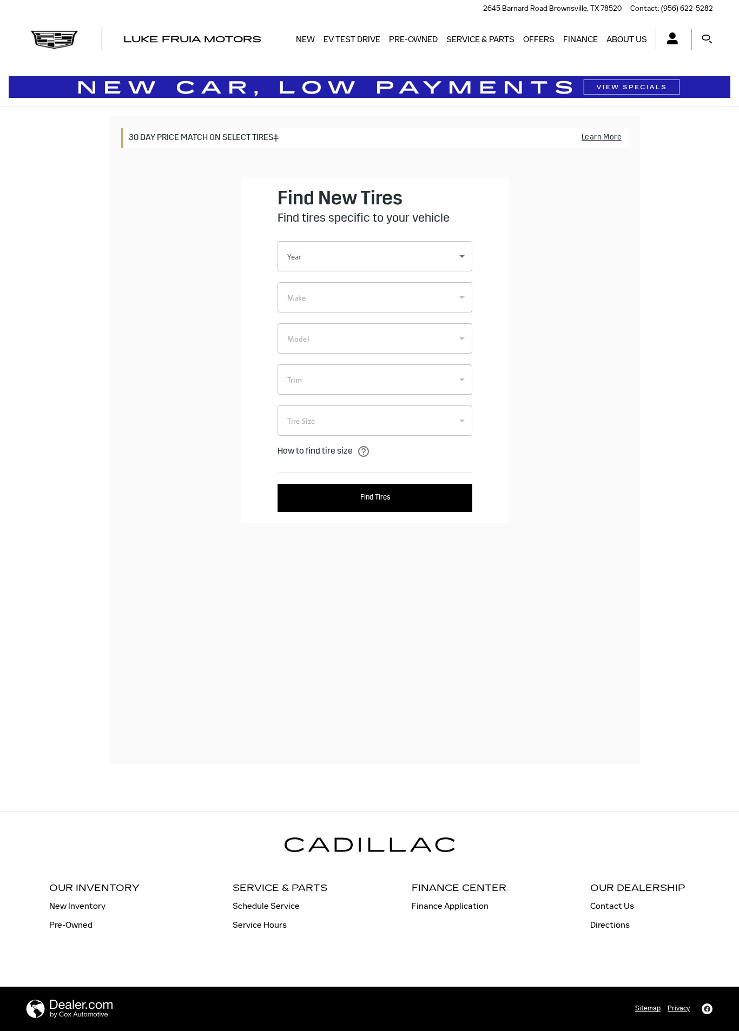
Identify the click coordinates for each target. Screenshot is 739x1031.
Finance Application (450, 906)
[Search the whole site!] (707, 39)
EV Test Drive (352, 39)
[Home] (54, 39)
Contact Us (612, 906)
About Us (626, 39)
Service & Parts (480, 39)
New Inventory (77, 906)
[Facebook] (707, 1008)
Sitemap (648, 1008)
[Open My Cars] (669, 39)
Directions (610, 925)
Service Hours (260, 925)
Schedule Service (266, 906)
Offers (539, 39)
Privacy (679, 1008)
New (305, 39)
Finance (580, 39)
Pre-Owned (413, 39)
